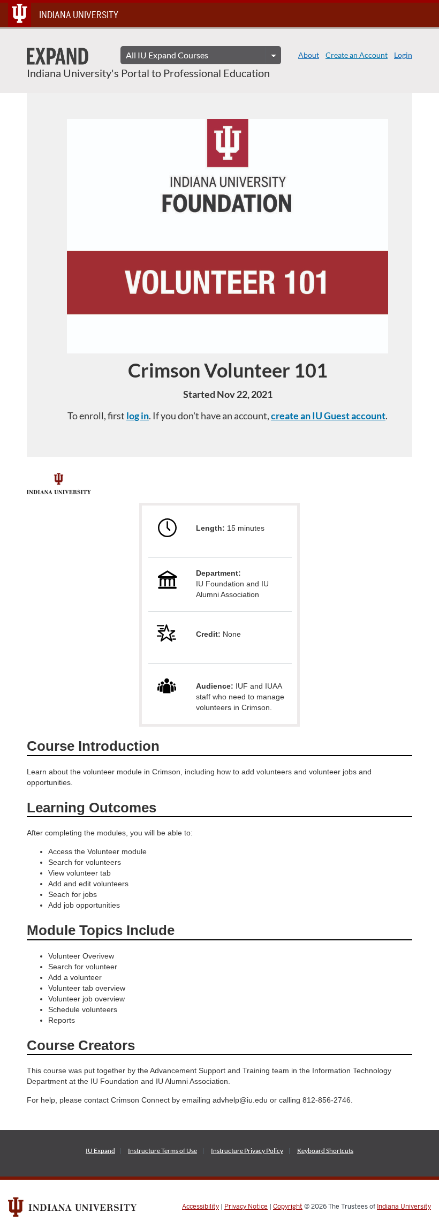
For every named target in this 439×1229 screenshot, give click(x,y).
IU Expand (100, 1151)
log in (137, 415)
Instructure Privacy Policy (247, 1151)
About (308, 54)
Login (403, 54)
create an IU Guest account (328, 415)
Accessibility (200, 1206)
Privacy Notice (246, 1206)
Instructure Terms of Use (162, 1151)
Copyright (287, 1206)
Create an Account (357, 54)
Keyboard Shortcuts (325, 1151)
